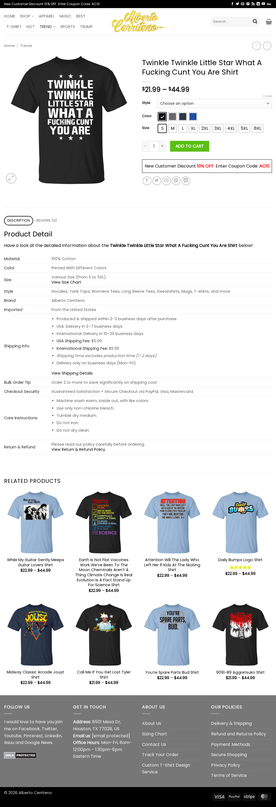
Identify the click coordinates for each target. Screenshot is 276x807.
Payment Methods (230, 744)
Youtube (13, 736)
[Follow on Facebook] (232, 4)
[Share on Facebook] (147, 180)
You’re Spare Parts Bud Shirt (172, 672)
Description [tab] (18, 220)
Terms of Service (229, 775)
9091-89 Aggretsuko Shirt (240, 672)
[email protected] (111, 736)
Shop (25, 16)
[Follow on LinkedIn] (258, 4)
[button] (269, 21)
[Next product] (256, 45)
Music (65, 16)
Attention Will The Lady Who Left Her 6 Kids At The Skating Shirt (172, 564)
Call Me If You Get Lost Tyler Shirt (104, 675)
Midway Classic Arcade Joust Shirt (35, 675)
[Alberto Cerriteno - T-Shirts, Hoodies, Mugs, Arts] (138, 21)
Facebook (29, 729)
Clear (267, 96)
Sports (67, 26)
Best (80, 16)
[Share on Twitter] (156, 180)
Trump (86, 26)
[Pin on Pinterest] (176, 180)
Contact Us (154, 744)
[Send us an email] (242, 4)
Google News (38, 742)
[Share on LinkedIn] (185, 180)
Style (146, 103)
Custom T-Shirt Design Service (166, 768)
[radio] (162, 117)
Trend (46, 26)
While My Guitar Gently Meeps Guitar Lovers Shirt (35, 562)
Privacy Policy (225, 765)
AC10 (264, 166)
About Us (151, 723)
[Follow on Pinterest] (248, 4)
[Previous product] (267, 45)
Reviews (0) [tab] (46, 220)
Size (145, 128)
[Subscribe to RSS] (253, 4)
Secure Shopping (229, 755)
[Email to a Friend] (166, 180)
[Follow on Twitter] (237, 4)
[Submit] (255, 21)
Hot (30, 26)
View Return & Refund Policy (78, 449)
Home (9, 16)
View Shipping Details (72, 373)
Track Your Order (160, 755)
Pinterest (33, 736)
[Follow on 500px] (269, 4)
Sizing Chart (154, 734)
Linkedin (53, 736)
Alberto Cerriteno (35, 792)
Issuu (9, 742)
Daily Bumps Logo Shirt (240, 560)
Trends (26, 45)
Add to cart (189, 146)
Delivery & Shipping (231, 723)
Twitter (49, 729)
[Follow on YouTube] (263, 4)
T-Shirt (14, 26)
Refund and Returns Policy (238, 734)
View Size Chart (66, 282)
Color (147, 116)
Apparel (47, 16)
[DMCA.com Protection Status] (20, 755)
